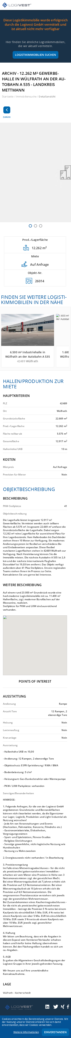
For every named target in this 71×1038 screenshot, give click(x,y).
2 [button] (35, 225)
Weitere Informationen (26, 1032)
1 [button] (30, 225)
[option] (35, 172)
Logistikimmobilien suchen (35, 55)
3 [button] (40, 225)
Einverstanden (55, 1032)
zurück (6, 117)
